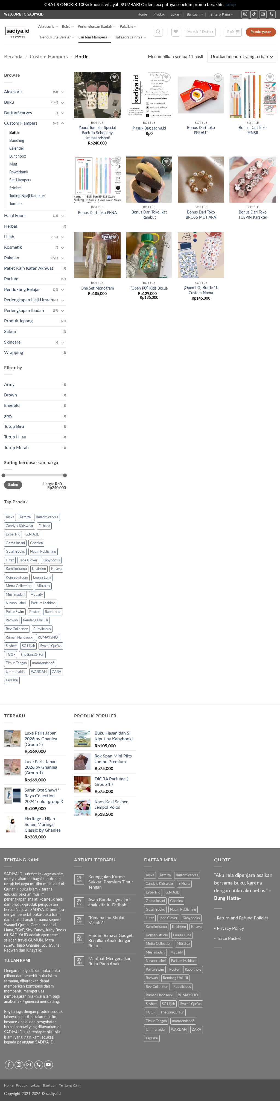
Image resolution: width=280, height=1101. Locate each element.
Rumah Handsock (19, 637)
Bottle (14, 133)
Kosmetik (13, 247)
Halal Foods (15, 215)
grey (8, 416)
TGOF (10, 654)
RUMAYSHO (48, 637)
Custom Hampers (92, 37)
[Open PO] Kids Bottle (149, 288)
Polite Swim (15, 611)
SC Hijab (28, 646)
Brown (10, 395)
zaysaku (12, 680)
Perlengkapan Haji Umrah (28, 300)
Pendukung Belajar (55, 37)
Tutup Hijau (15, 437)
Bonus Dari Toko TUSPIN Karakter (252, 214)
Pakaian (126, 26)
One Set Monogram (97, 288)
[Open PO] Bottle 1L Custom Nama (201, 290)
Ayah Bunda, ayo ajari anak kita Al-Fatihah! (109, 902)
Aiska (10, 517)
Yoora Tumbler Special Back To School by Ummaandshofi (97, 133)
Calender (16, 148)
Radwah (12, 620)
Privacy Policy (230, 928)
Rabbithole (53, 611)
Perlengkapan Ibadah (95, 26)
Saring (13, 484)
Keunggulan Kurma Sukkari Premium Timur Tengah (110, 882)
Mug (13, 164)
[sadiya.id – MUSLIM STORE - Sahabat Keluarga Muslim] (17, 32)
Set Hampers (20, 180)
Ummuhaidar (16, 671)
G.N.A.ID (32, 534)
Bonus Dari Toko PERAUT (201, 130)
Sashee (11, 646)
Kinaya (56, 568)
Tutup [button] (230, 4)
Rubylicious (42, 629)
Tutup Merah (16, 448)
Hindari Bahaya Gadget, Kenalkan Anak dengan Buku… (111, 940)
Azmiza (25, 517)
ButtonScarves (18, 113)
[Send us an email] (263, 14)
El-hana (44, 526)
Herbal (10, 226)
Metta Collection (18, 586)
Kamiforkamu (16, 568)
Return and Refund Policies (243, 918)
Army (9, 384)
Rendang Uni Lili (35, 620)
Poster (34, 611)
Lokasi (175, 14)
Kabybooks (51, 560)
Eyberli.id (13, 534)
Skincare (12, 342)
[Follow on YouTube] (48, 1064)
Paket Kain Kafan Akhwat (28, 268)
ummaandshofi (43, 663)
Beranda (13, 56)
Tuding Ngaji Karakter (27, 196)
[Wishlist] (175, 32)
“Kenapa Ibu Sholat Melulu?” (106, 920)
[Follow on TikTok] (254, 14)
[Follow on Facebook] (9, 1064)
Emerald (12, 405)
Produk (159, 14)
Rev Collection (17, 629)
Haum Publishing (43, 551)
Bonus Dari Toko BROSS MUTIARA (201, 214)
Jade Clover (28, 560)
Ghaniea (36, 543)
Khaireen (39, 568)
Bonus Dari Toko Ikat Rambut (149, 214)
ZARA (56, 671)
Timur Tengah (16, 663)
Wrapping (13, 352)
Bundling (16, 141)
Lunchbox (17, 156)
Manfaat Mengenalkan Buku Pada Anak (110, 961)
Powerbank (18, 172)
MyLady (36, 594)
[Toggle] (62, 92)
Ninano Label (16, 603)
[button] (158, 32)
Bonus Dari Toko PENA (97, 213)
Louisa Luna (42, 577)
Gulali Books (15, 551)
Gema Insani (15, 543)
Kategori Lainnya (128, 37)
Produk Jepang (18, 321)
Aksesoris (46, 26)
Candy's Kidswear (19, 526)
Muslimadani (15, 594)
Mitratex (43, 586)
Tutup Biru (14, 426)
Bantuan (193, 14)
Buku (66, 26)
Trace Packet (229, 938)
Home (142, 14)
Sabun (10, 331)
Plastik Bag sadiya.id (149, 128)
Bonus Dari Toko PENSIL (253, 130)
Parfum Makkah (43, 603)
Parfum (11, 279)
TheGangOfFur (32, 654)
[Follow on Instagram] (245, 14)
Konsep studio (17, 577)
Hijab (9, 237)
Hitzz (10, 560)
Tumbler (16, 204)
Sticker (15, 188)
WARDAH (39, 671)
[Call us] (272, 14)
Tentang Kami (219, 14)
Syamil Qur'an (51, 646)
